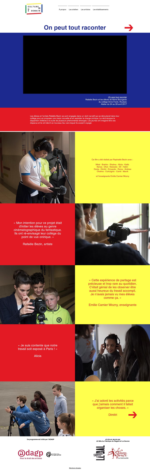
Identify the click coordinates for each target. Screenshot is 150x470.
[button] (62, 8)
